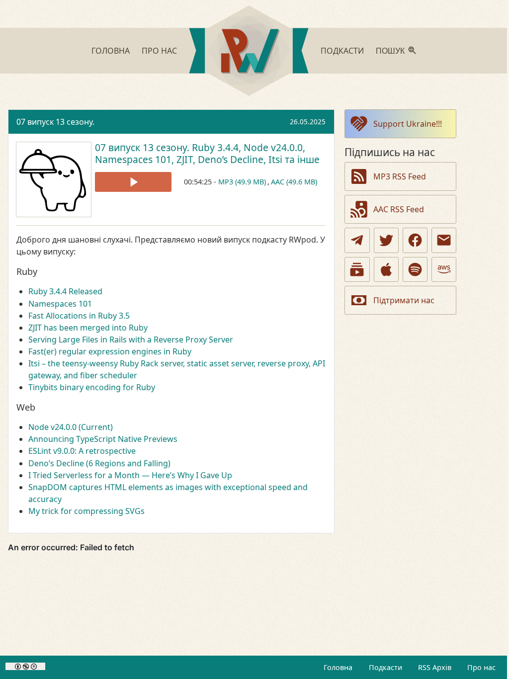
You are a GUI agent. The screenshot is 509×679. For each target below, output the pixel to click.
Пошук (390, 50)
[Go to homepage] (249, 52)
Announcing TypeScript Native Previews (102, 438)
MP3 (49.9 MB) (242, 181)
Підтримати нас (403, 300)
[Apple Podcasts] (386, 269)
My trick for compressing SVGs (86, 511)
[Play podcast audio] (133, 182)
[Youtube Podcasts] (356, 269)
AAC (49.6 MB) (294, 181)
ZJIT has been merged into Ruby (88, 327)
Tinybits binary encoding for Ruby (91, 387)
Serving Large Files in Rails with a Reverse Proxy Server (130, 339)
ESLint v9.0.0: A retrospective (82, 450)
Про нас (159, 50)
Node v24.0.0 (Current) (70, 427)
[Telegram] (356, 240)
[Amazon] (443, 269)
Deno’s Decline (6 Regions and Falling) (99, 463)
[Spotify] (415, 269)
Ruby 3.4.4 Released (65, 291)
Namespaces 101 (60, 303)
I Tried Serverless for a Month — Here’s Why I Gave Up (130, 475)
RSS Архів (434, 667)
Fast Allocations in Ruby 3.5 (79, 315)
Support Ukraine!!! (407, 123)
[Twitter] (386, 240)
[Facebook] (415, 240)
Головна (110, 50)
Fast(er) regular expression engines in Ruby (109, 351)
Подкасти (342, 50)
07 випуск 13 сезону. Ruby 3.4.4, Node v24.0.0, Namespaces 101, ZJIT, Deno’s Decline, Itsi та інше (207, 153)
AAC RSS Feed (398, 209)
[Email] (443, 240)
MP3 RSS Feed (399, 176)
